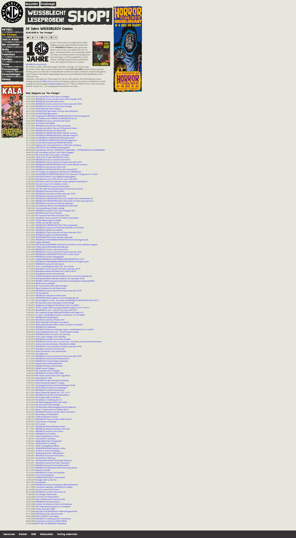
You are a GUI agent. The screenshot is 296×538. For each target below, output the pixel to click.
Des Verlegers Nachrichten (46, 494)
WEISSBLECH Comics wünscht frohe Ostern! (53, 121)
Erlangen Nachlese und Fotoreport (49, 366)
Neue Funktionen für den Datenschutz (51, 288)
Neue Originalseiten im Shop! (47, 436)
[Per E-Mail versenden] (56, 37)
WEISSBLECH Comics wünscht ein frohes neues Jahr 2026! (59, 104)
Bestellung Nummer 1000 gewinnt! (50, 453)
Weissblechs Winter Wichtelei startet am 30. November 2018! (60, 278)
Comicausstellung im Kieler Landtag (50, 208)
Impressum (9, 534)
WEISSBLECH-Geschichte (35, 64)
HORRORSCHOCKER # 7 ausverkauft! (50, 477)
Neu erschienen (10, 44)
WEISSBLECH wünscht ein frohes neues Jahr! (53, 126)
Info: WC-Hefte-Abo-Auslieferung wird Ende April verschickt (59, 189)
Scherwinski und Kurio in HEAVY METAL (51, 521)
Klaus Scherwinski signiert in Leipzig (50, 383)
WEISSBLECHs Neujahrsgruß (47, 317)
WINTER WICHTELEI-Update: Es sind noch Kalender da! (57, 298)
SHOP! (89, 17)
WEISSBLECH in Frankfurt (46, 434)
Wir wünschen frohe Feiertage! (48, 404)
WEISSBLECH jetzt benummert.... (49, 501)
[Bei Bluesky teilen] (28, 37)
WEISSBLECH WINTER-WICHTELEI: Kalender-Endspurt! (57, 135)
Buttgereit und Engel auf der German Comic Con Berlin (57, 305)
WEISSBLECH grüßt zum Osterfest (49, 230)
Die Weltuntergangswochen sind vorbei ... (52, 402)
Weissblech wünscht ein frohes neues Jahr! (52, 463)
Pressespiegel (10, 69)
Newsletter (32, 4)
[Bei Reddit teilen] (51, 37)
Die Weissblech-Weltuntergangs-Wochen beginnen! (56, 407)
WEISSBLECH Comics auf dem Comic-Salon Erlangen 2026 (59, 99)
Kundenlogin (48, 4)
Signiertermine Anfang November (49, 363)
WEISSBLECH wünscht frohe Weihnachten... (53, 395)
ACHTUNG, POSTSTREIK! (45, 123)
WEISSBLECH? (47, 13)
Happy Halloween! (43, 242)
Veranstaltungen (11, 74)
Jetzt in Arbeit (10, 39)
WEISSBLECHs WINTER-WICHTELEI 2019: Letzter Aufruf (57, 254)
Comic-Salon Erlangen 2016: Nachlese (51, 337)
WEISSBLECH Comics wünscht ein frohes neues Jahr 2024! (59, 162)
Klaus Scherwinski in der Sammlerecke (51, 351)
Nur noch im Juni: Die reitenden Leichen (51, 184)
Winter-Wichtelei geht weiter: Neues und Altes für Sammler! (59, 324)
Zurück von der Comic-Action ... (48, 489)
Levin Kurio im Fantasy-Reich (47, 497)
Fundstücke (8, 54)
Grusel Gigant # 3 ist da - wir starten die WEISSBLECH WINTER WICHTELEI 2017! (67, 300)
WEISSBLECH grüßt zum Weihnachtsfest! (52, 235)
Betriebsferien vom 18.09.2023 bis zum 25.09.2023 (56, 179)
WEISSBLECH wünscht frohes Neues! (50, 390)
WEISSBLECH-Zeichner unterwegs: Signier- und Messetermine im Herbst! (64, 329)
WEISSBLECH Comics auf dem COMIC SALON (53, 419)
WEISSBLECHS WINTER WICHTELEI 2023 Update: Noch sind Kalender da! (64, 198)
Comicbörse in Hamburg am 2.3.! (49, 400)
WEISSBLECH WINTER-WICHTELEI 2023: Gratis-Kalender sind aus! (61, 164)
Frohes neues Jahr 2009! (45, 509)
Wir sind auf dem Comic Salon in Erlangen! (52, 155)
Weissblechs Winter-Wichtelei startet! (50, 426)
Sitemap (6, 79)
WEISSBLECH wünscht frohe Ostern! (50, 101)
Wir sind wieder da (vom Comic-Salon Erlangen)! (55, 152)
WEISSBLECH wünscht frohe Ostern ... (51, 455)
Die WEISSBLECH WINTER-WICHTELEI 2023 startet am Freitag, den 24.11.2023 (67, 174)
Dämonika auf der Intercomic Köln (49, 514)
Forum (5, 64)
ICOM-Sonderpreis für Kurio (47, 417)
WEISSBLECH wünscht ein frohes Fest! (51, 130)
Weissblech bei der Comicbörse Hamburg (52, 380)
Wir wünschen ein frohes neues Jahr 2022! (52, 215)
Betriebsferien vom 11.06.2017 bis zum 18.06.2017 (56, 310)
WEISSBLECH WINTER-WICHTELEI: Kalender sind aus (56, 133)
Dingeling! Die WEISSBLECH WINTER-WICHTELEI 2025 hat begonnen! (63, 116)
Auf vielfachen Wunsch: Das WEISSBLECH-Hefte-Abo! (57, 206)
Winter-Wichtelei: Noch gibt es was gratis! (52, 322)
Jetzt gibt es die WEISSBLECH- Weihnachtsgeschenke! (56, 511)
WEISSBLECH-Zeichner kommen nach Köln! (53, 429)
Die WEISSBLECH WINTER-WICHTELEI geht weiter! (55, 138)
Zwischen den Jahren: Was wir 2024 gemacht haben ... (57, 128)
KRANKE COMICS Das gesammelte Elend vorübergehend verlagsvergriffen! (65, 281)
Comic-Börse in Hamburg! (46, 421)
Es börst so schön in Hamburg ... (48, 451)
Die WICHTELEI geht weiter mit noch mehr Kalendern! (57, 111)
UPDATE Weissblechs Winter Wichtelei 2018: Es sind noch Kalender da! (64, 276)
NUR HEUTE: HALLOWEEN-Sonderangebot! (53, 147)
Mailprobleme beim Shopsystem (49, 441)
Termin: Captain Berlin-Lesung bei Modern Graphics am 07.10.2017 (62, 307)
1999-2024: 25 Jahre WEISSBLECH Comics (52, 157)
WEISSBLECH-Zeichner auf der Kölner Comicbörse (55, 412)
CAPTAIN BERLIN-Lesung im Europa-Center (52, 186)
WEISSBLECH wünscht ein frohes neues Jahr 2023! (55, 193)
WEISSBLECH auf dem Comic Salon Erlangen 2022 (55, 210)
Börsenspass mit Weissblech (47, 414)
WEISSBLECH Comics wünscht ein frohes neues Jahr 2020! (59, 252)
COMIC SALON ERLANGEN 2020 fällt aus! (52, 247)
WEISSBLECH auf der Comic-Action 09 (51, 492)
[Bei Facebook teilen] (42, 37)
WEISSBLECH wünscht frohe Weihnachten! (52, 358)
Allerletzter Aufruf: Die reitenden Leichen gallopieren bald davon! (61, 181)
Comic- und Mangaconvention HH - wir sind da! (54, 266)
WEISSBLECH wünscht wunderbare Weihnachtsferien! (57, 484)
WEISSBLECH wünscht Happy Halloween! (52, 361)
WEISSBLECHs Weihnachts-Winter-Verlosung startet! (56, 468)
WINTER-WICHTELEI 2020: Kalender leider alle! (54, 237)
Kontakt (23, 534)
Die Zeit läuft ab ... (43, 293)
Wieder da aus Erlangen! (45, 283)
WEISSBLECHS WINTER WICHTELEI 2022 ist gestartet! (56, 225)
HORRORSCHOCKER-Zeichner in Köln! (51, 448)
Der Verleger (9, 34)
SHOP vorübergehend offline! (47, 446)
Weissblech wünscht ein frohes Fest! (50, 273)
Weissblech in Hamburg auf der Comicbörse (53, 518)
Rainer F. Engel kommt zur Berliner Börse (52, 409)
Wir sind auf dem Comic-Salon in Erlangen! (53, 96)
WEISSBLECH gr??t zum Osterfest (49, 213)
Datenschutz (46, 534)
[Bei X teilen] (37, 37)
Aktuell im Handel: (43, 470)
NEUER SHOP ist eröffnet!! (46, 443)
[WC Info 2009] (101, 53)
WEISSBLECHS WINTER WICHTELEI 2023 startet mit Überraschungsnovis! (64, 201)
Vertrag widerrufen (67, 534)
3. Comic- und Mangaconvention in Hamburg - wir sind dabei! (60, 315)
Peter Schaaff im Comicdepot (47, 516)
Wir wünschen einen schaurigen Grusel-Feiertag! (55, 303)
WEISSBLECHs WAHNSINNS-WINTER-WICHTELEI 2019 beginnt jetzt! (62, 261)
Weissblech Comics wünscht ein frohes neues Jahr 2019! (58, 269)
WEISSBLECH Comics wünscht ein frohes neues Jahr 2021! (59, 232)
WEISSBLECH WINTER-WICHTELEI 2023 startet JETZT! (56, 169)
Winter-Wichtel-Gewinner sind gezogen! (51, 387)
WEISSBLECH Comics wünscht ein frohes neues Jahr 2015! (59, 356)
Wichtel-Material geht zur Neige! (48, 220)
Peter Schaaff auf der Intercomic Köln (50, 499)
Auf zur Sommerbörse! (45, 475)
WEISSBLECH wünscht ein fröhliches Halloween (54, 203)
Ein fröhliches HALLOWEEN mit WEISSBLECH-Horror (56, 118)
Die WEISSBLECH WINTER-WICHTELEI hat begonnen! (56, 140)
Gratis (5, 49)
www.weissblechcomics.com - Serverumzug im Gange (57, 332)
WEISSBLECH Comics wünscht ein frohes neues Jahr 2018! (59, 290)
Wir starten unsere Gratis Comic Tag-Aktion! (53, 375)
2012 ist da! (40, 424)
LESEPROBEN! (46, 20)
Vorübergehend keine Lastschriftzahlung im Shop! (55, 385)
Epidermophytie (55, 84)
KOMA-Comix (47, 81)
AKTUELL (7, 29)
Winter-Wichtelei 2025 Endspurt (48, 109)
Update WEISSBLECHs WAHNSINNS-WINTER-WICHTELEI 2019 (60, 259)
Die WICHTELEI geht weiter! (46, 113)
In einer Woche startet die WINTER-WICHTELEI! (54, 142)
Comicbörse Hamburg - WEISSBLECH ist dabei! (54, 487)
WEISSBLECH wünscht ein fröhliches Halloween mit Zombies (60, 227)
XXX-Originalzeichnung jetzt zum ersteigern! (53, 506)
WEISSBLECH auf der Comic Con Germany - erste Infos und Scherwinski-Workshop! (69, 341)
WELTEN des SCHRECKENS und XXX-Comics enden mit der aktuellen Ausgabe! (66, 244)
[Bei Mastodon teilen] (33, 37)
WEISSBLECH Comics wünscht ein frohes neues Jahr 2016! (59, 346)
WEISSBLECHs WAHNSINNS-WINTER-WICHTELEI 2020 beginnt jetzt (62, 240)
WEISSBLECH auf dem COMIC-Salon (50, 373)
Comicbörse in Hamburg (45, 438)
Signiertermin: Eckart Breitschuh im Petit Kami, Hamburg (58, 145)
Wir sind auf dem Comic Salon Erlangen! (52, 286)
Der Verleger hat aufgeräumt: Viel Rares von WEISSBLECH (58, 172)
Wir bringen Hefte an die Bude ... (49, 397)
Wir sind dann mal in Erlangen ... (49, 370)
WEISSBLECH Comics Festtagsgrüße (50, 256)
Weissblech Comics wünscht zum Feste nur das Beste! (57, 218)
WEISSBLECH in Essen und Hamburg (50, 472)
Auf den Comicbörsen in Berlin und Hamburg (54, 504)
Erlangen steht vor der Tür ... (47, 480)
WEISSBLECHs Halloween (46, 327)
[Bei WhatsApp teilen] (47, 37)
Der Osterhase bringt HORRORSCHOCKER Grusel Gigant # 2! (60, 312)
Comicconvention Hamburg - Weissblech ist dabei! (56, 344)
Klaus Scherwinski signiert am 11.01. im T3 (53, 392)
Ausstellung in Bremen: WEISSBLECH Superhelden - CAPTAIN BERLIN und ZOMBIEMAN (70, 150)
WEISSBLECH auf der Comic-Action (49, 431)
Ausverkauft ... (41, 482)
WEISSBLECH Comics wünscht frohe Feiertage (54, 106)
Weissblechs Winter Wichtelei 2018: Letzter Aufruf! (56, 271)
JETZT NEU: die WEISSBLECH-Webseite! (51, 523)
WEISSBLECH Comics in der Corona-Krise (52, 249)
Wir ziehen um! (42, 354)
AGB (33, 534)
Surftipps (7, 59)
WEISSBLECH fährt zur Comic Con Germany (53, 334)
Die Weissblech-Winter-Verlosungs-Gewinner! (54, 460)
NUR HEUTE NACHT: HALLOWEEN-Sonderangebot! (56, 176)
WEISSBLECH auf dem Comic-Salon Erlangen (53, 339)
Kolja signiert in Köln (44, 378)
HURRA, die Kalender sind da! (47, 223)
